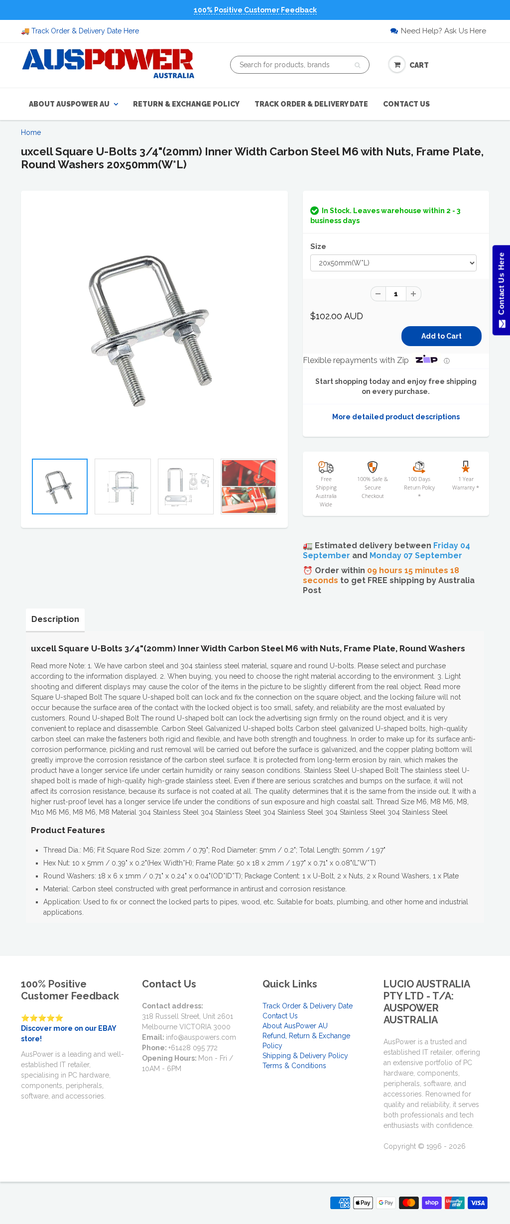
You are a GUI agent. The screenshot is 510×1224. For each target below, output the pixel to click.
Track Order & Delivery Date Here (85, 31)
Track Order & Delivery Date (311, 104)
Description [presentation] (55, 619)
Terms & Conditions (294, 1066)
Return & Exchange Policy (186, 104)
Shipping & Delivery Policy (305, 1056)
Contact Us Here (501, 286)
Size (318, 246)
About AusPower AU (69, 104)
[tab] (55, 619)
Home (31, 132)
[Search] (357, 65)
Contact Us (406, 104)
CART (419, 65)
